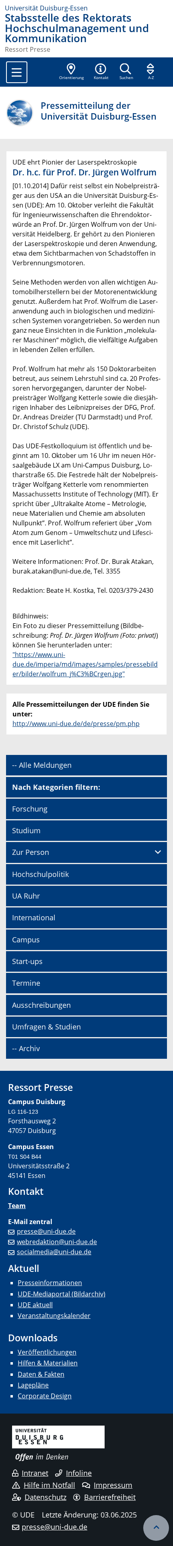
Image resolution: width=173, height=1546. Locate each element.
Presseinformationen (50, 1282)
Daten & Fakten (41, 1374)
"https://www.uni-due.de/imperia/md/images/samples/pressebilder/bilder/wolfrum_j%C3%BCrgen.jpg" (85, 664)
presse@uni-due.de (46, 1231)
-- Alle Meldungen (42, 765)
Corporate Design (45, 1395)
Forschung (29, 809)
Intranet (35, 1473)
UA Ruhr (26, 896)
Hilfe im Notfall (49, 1485)
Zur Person (30, 852)
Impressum (113, 1485)
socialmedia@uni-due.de (54, 1251)
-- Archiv (26, 1048)
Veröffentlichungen (47, 1352)
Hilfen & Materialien (48, 1363)
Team (17, 1205)
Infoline (79, 1473)
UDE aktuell (35, 1304)
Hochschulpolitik (40, 874)
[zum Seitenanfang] (156, 1528)
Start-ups (27, 961)
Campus (26, 939)
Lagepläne (33, 1385)
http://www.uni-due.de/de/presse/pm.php (76, 723)
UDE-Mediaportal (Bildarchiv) (61, 1294)
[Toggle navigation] (16, 72)
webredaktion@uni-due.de (57, 1241)
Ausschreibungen (41, 1005)
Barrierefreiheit (110, 1497)
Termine (26, 983)
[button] (101, 72)
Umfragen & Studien (46, 1026)
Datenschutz (45, 1497)
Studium (26, 830)
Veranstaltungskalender (54, 1315)
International (34, 917)
